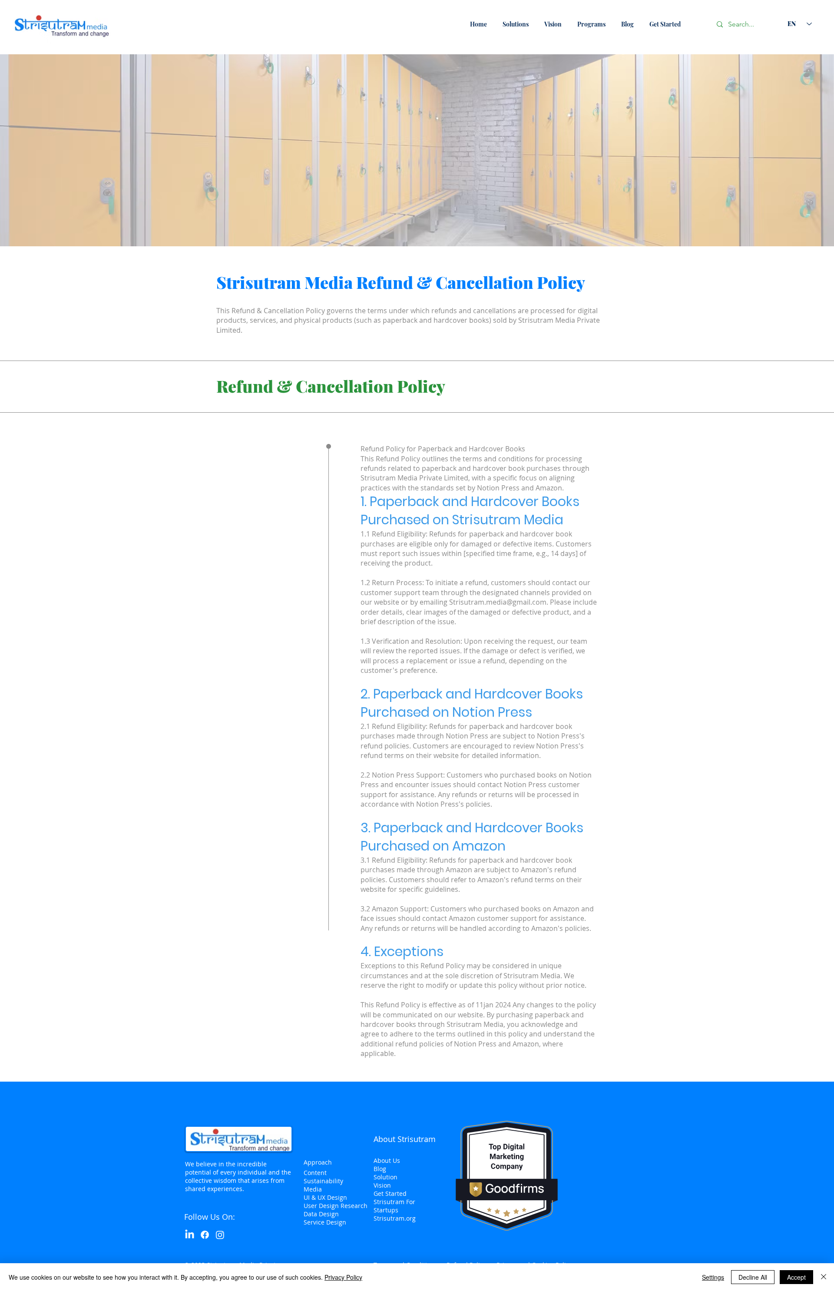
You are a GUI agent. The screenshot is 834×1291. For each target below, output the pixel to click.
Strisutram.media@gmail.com (497, 602)
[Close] (823, 1277)
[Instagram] (220, 1234)
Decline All (752, 1277)
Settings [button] (713, 1277)
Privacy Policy (343, 1277)
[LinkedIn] (189, 1234)
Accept (796, 1277)
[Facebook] (204, 1234)
